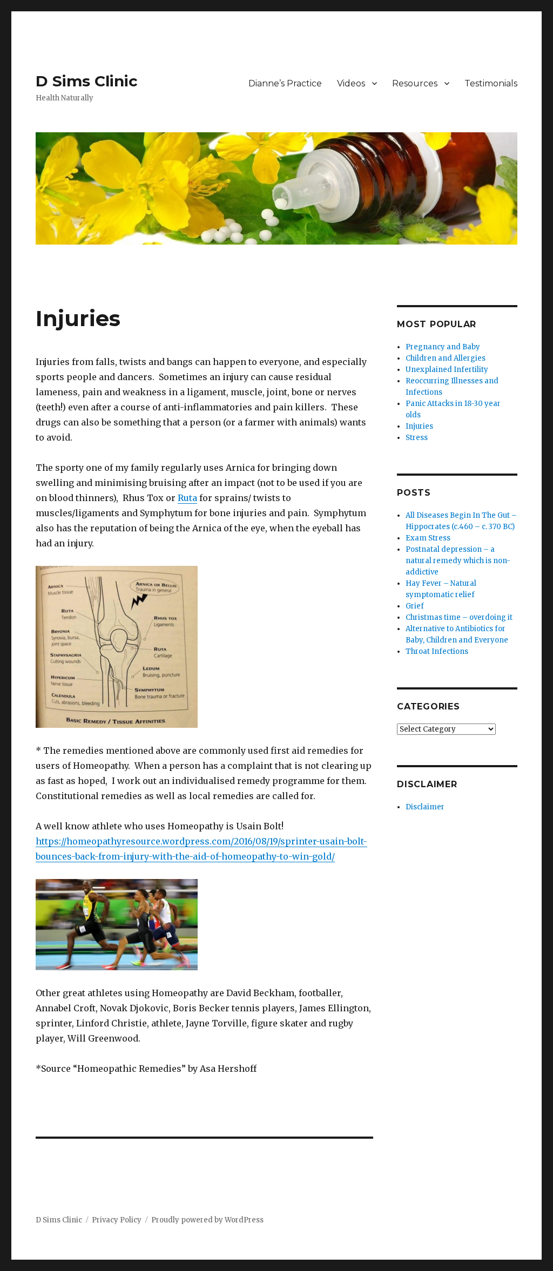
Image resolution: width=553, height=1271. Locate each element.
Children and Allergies (445, 358)
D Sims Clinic (87, 81)
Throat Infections (437, 651)
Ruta (187, 497)
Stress (417, 437)
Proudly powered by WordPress (207, 1220)
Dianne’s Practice (285, 83)
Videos (351, 83)
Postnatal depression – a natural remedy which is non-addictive (458, 561)
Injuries (419, 426)
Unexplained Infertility (447, 369)
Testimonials (490, 83)
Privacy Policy (116, 1220)
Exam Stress (428, 538)
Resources (414, 83)
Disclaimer (425, 807)
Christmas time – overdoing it (459, 617)
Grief (415, 606)
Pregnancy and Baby (443, 346)
